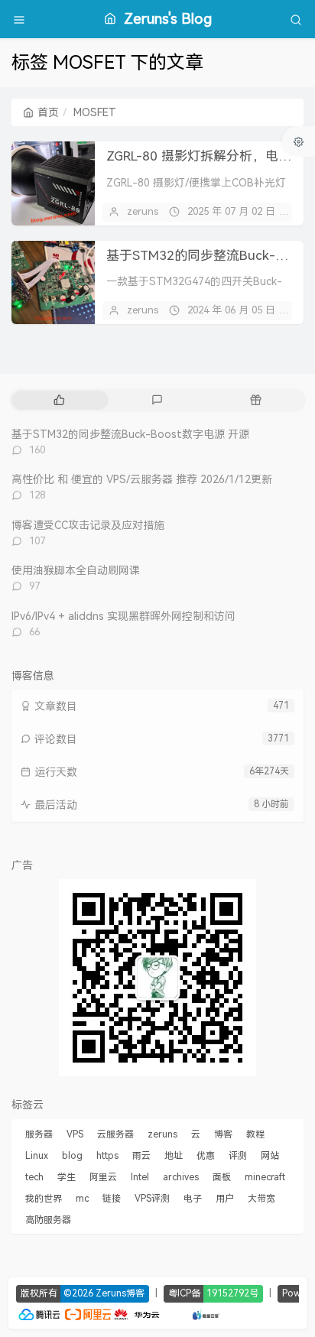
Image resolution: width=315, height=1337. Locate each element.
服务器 (39, 1134)
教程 (255, 1134)
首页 (48, 112)
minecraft (265, 1177)
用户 (225, 1198)
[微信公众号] (157, 977)
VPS (75, 1134)
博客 (223, 1134)
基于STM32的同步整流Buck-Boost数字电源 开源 (130, 434)
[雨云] (183, 1313)
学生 (66, 1177)
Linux (36, 1155)
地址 (173, 1155)
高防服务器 (48, 1220)
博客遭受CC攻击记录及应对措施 (87, 525)
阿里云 (103, 1177)
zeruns (142, 211)
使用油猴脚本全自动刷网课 (75, 570)
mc (82, 1198)
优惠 (205, 1155)
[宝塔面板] (168, 1313)
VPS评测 (152, 1198)
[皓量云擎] (206, 1313)
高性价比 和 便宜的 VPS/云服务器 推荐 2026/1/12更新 (141, 479)
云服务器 (115, 1134)
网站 (270, 1155)
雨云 (141, 1155)
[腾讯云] (39, 1313)
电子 (192, 1198)
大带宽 (261, 1198)
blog (72, 1155)
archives (181, 1177)
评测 (238, 1155)
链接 (111, 1198)
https (107, 1155)
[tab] (59, 400)
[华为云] (137, 1313)
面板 (222, 1177)
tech (34, 1177)
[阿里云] (88, 1313)
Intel (140, 1177)
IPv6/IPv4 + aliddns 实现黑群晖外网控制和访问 (123, 616)
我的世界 (43, 1198)
